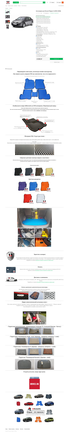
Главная (6, 8)
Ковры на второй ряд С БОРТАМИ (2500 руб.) (43, 22)
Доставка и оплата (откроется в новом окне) (44, 270)
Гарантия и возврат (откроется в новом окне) (44, 260)
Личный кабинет (24, 5)
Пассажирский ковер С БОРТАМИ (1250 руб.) (43, 21)
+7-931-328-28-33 (61, 5)
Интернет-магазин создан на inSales (11, 431)
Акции (6, 5)
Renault (11, 8)
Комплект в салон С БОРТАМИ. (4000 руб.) (43, 16)
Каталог (16, 2)
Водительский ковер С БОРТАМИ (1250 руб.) (43, 19)
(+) (42, 27)
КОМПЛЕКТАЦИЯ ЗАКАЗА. (40, 15)
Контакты (19, 5)
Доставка (15, 5)
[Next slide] (32, 22)
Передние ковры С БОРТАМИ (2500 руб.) (42, 18)
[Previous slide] (12, 22)
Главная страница (10, 5)
